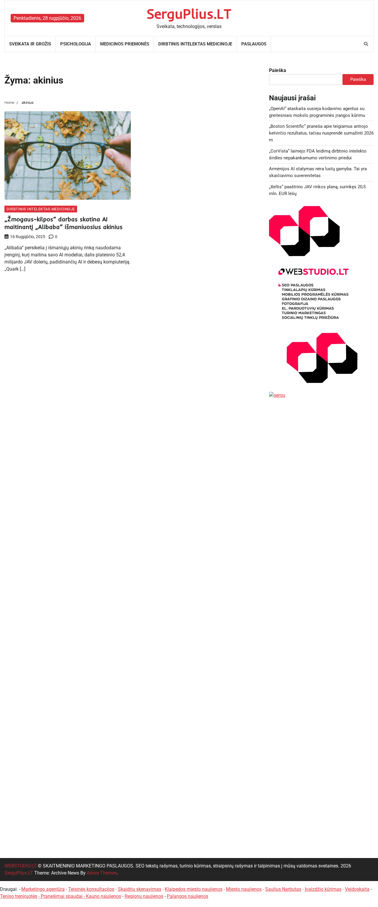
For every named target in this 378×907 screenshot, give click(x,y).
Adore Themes (102, 873)
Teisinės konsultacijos (91, 889)
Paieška (277, 70)
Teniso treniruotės (18, 896)
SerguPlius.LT (189, 13)
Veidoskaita (357, 889)
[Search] (365, 44)
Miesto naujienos (244, 889)
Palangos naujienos (187, 896)
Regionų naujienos (144, 896)
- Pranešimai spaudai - (62, 896)
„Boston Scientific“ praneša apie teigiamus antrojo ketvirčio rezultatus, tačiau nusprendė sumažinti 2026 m (321, 133)
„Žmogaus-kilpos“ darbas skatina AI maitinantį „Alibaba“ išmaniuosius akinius (63, 222)
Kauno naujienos (103, 896)
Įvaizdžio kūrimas (323, 889)
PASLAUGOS (253, 44)
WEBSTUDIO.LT (20, 866)
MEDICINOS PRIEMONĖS (124, 44)
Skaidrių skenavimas (139, 889)
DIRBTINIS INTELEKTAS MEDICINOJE (195, 44)
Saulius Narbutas (283, 889)
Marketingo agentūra (43, 889)
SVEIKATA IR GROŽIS (30, 44)
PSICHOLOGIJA (75, 44)
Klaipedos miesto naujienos (193, 889)
